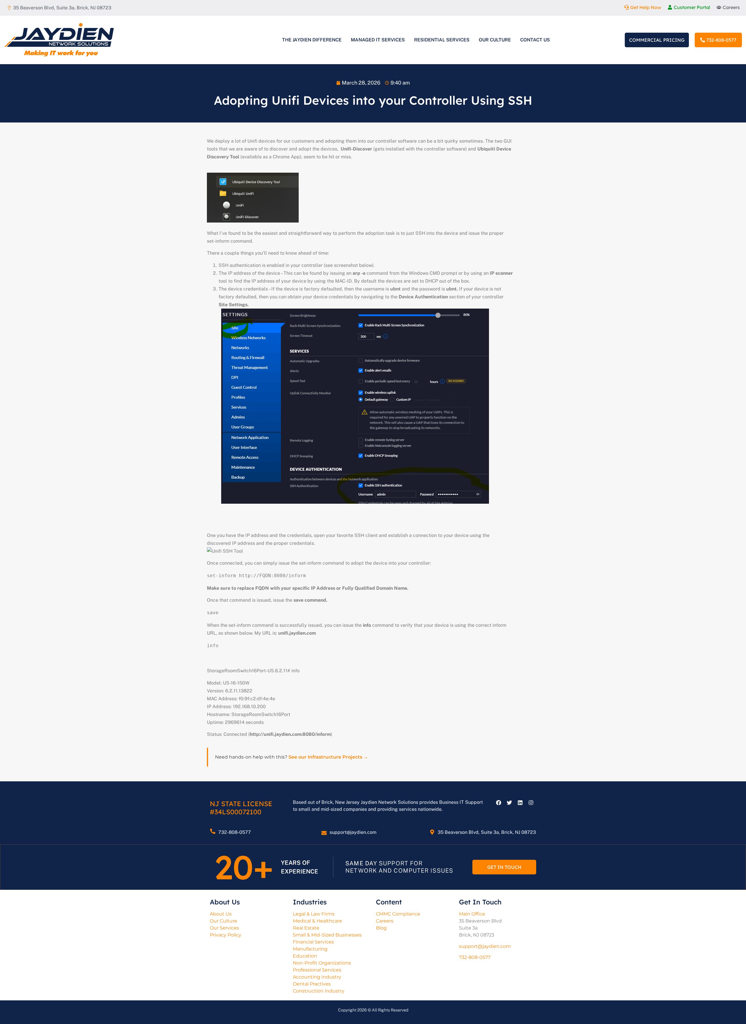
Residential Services (441, 40)
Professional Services (317, 970)
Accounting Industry (317, 977)
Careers (384, 921)
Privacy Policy (225, 935)
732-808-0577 (234, 832)
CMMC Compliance (398, 914)
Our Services (224, 928)
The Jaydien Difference (312, 40)
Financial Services (313, 942)
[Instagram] (531, 802)
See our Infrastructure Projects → (328, 757)
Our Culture (495, 40)
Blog (381, 928)
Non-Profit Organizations (322, 963)
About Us (221, 914)
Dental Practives (312, 984)
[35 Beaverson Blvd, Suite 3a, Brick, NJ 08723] (432, 832)
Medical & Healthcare (317, 921)
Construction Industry (318, 991)
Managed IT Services (378, 40)
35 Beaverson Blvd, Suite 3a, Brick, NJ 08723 (487, 832)
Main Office (472, 914)
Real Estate (306, 928)
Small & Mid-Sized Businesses (327, 935)
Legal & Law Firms (314, 914)
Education (305, 956)
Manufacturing (310, 949)
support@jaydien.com (353, 832)
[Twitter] (509, 802)
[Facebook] (498, 802)
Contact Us (535, 40)
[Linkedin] (520, 802)
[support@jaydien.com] (324, 833)
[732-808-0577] (212, 831)
